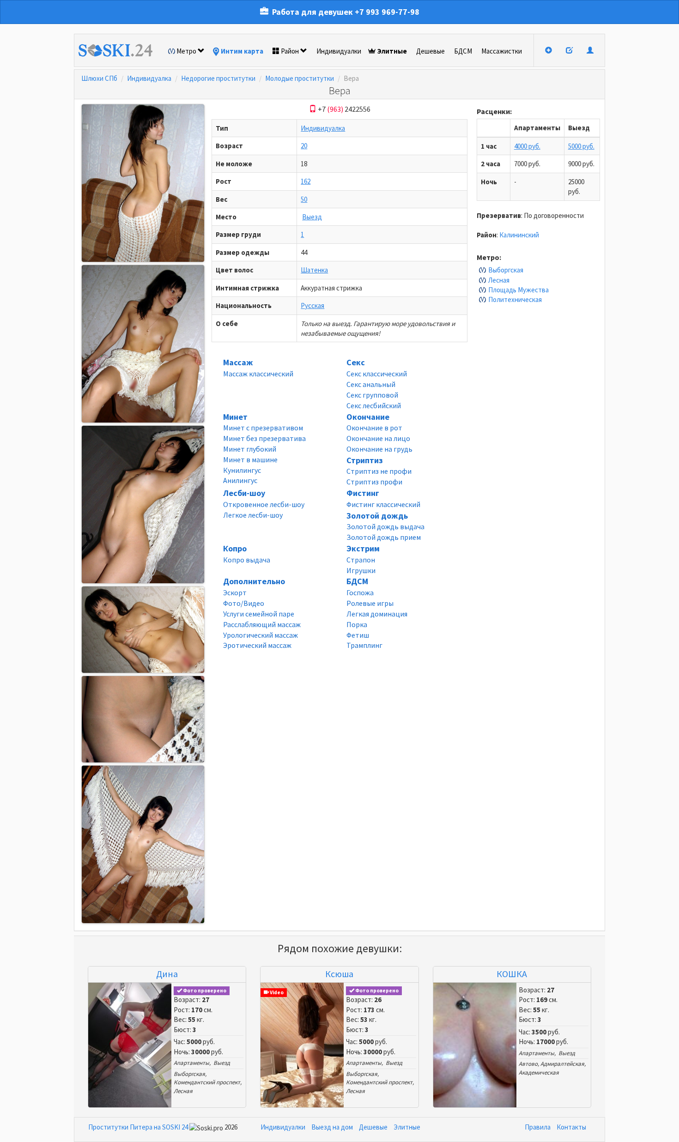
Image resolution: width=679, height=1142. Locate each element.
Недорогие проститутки (218, 78)
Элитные (392, 51)
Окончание (367, 416)
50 (304, 199)
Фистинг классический (383, 504)
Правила (538, 1127)
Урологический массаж (260, 635)
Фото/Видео (243, 603)
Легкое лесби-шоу (253, 515)
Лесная (498, 280)
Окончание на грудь (379, 448)
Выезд (312, 216)
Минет (235, 416)
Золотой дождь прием (383, 537)
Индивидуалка (149, 78)
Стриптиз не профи (379, 471)
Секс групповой (372, 394)
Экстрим (363, 548)
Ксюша (339, 973)
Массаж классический (258, 373)
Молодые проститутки (299, 78)
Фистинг (362, 493)
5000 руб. (581, 146)
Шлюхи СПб (99, 78)
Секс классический (376, 373)
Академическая (539, 1072)
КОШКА (512, 973)
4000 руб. (527, 146)
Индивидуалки (338, 51)
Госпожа (360, 592)
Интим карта (242, 51)
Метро (186, 51)
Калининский (519, 234)
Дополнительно (254, 581)
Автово (528, 1064)
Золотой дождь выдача (385, 526)
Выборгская (505, 270)
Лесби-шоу (244, 493)
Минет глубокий (249, 448)
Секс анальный (370, 384)
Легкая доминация (376, 613)
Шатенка (314, 270)
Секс (355, 362)
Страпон (360, 559)
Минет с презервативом (263, 427)
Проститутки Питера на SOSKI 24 (138, 1127)
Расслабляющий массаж (262, 624)
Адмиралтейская (562, 1064)
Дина (167, 973)
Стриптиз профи (374, 481)
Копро (235, 548)
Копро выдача (246, 559)
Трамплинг (364, 645)
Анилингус (240, 480)
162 (305, 181)
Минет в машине (250, 459)
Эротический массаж (257, 645)
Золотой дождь (377, 515)
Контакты (571, 1127)
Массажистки (501, 51)
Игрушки (361, 570)
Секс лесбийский (373, 405)
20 (304, 145)
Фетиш (357, 635)
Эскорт (235, 592)
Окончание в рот (374, 427)
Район (289, 51)
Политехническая (515, 299)
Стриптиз (364, 460)
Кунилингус (242, 470)
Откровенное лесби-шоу (263, 504)
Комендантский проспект (207, 1082)
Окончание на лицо (378, 438)
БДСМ (463, 51)
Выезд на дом (332, 1127)
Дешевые (430, 51)
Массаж (238, 362)
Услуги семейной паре (258, 613)
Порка (356, 624)
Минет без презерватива (264, 438)
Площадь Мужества (518, 289)
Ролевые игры (370, 603)
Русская (312, 305)
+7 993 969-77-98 (387, 11)
